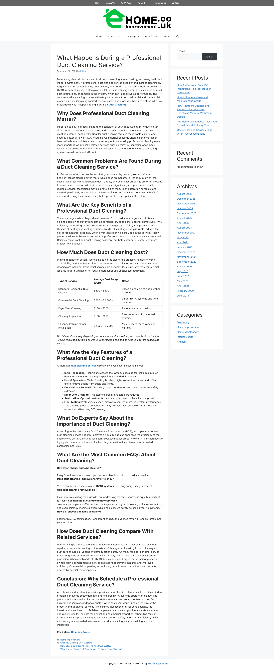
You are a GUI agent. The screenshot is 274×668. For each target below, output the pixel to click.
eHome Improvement (158, 663)
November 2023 (186, 232)
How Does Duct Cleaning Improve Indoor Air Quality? (85, 646)
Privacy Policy (143, 3)
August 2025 (184, 218)
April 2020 (183, 286)
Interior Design (185, 336)
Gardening (183, 322)
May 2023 (183, 237)
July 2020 (182, 271)
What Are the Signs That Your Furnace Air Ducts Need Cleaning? (91, 649)
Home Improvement (70, 639)
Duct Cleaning (117, 104)
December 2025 (186, 198)
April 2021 (182, 242)
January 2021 (184, 247)
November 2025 (186, 203)
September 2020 (186, 261)
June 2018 (183, 295)
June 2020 (183, 276)
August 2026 (184, 193)
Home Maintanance (188, 332)
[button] (177, 36)
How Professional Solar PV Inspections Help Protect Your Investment (194, 89)
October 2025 (185, 208)
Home (98, 3)
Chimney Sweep (80, 632)
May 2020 (183, 281)
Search (181, 51)
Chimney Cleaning (69, 642)
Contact (175, 3)
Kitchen (181, 341)
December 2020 (186, 252)
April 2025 (183, 223)
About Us (110, 3)
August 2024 (184, 227)
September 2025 (186, 213)
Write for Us (160, 3)
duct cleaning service (83, 365)
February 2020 (185, 290)
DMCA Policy (126, 3)
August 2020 (184, 266)
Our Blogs (131, 36)
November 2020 (186, 256)
